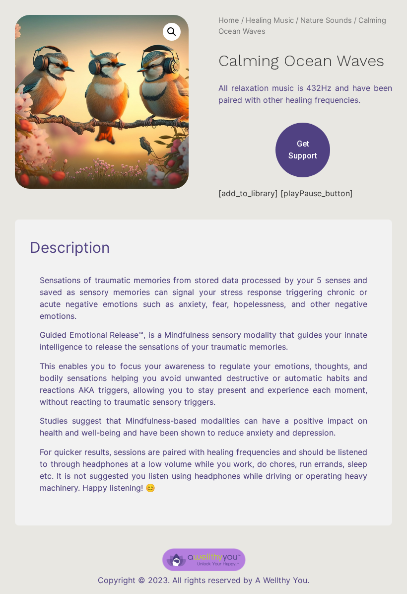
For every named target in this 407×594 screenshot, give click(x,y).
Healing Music (270, 20)
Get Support (302, 149)
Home (228, 20)
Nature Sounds (326, 20)
